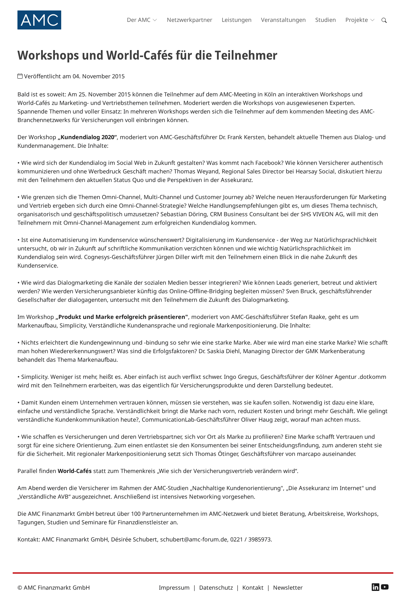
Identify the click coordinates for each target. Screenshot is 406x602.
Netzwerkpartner (189, 19)
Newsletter (288, 587)
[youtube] (385, 588)
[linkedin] (376, 588)
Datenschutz (216, 587)
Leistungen (237, 19)
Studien (325, 19)
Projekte (356, 19)
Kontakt (253, 587)
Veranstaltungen (283, 19)
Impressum (174, 587)
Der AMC (138, 19)
